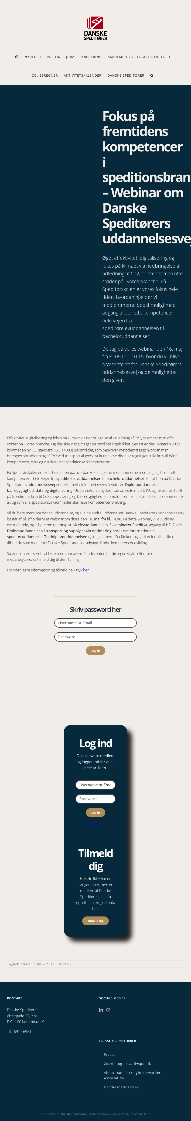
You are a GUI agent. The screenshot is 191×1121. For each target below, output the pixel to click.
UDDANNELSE (62, 964)
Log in (95, 651)
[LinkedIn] (101, 1010)
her (86, 570)
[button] (151, 75)
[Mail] (108, 1010)
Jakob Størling (21, 964)
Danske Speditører (73, 1114)
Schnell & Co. (142, 1114)
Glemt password (95, 824)
